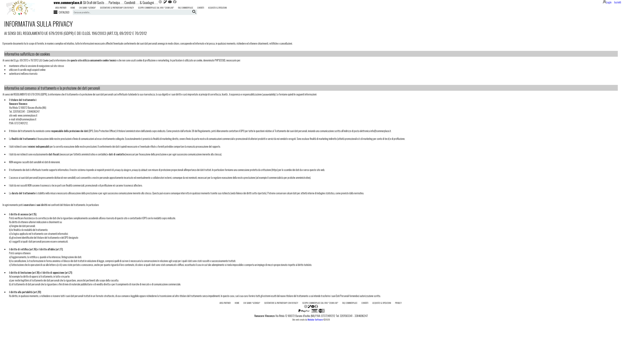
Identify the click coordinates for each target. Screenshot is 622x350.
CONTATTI (200, 7)
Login (608, 2)
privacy (398, 302)
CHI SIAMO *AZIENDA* (87, 7)
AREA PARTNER (60, 7)
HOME (72, 7)
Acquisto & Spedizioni (217, 7)
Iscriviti (617, 2)
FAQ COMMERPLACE (185, 7)
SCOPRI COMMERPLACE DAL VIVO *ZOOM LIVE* (156, 7)
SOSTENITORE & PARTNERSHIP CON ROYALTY (117, 7)
